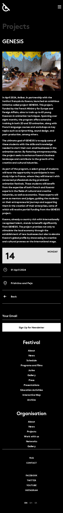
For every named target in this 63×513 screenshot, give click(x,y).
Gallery (32, 375)
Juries (31, 370)
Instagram (31, 490)
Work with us (31, 436)
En (25, 502)
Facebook (31, 475)
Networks (31, 441)
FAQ (31, 457)
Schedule (31, 360)
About (31, 350)
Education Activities (31, 389)
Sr (36, 502)
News (31, 355)
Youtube (31, 485)
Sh (31, 502)
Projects (31, 431)
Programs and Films (31, 365)
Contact (31, 462)
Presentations (31, 385)
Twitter (31, 480)
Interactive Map (31, 394)
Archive (31, 399)
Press (31, 380)
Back (13, 296)
